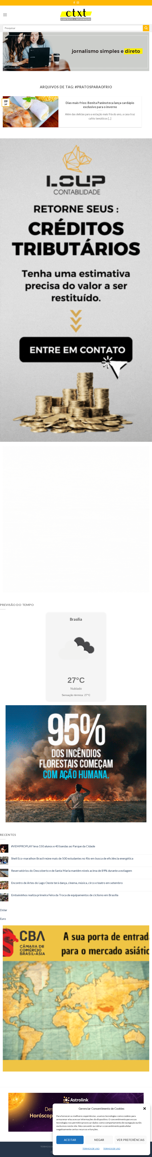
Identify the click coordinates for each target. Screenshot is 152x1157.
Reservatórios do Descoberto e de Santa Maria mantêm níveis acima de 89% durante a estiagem (71, 870)
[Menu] (5, 14)
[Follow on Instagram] (78, 2)
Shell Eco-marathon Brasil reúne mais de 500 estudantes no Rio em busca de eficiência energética (72, 858)
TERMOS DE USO (91, 1148)
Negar (99, 1139)
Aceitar (70, 1139)
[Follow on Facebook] (74, 2)
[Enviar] (146, 28)
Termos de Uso (49, 1146)
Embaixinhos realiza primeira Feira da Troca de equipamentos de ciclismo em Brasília (64, 895)
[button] (144, 1108)
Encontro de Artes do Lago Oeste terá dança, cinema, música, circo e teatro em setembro (67, 882)
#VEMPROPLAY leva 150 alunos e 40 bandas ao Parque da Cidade (53, 846)
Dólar (3, 910)
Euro (3, 918)
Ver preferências (130, 1139)
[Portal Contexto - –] (76, 15)
